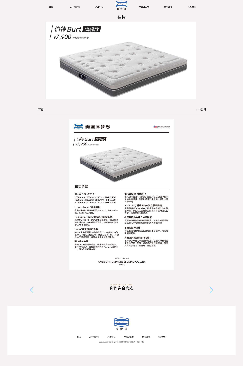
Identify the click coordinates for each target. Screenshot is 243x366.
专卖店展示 (144, 7)
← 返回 (201, 109)
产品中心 (99, 7)
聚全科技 (140, 342)
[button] (32, 290)
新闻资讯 (168, 7)
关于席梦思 (75, 7)
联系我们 (192, 7)
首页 (51, 7)
